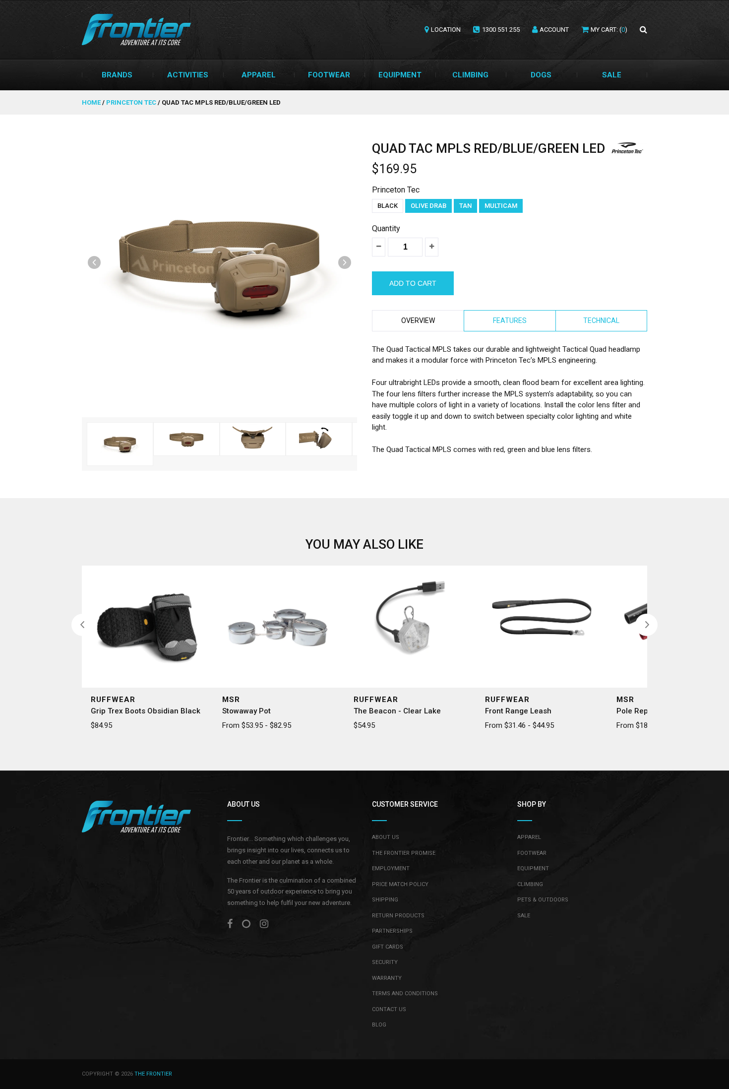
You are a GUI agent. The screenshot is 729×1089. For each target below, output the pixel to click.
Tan (465, 205)
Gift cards (387, 947)
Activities (187, 74)
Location (446, 29)
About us (385, 837)
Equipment (400, 74)
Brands (117, 74)
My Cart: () (609, 29)
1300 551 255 (501, 29)
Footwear (329, 74)
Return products (398, 915)
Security (385, 962)
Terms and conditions (405, 993)
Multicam (501, 205)
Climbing (470, 74)
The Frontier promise (403, 853)
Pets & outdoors (542, 900)
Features (510, 320)
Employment (391, 868)
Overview (418, 320)
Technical (601, 320)
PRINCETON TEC (131, 102)
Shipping (385, 900)
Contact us (389, 1009)
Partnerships (392, 931)
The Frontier (153, 1074)
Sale (611, 74)
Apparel (259, 74)
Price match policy (400, 884)
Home (92, 102)
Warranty (387, 978)
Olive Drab (428, 205)
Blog (379, 1025)
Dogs (541, 74)
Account (554, 29)
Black (387, 205)
